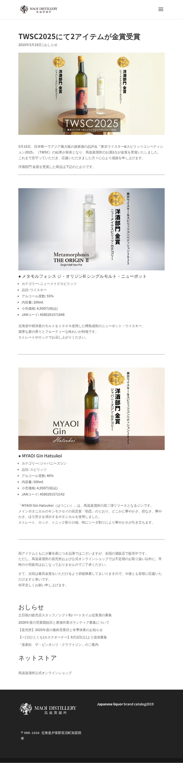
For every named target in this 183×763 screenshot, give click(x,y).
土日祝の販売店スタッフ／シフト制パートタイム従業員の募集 (65, 614)
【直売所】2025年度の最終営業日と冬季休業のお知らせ (60, 629)
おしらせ (50, 44)
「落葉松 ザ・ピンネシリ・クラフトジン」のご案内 (58, 644)
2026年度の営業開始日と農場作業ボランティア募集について (63, 622)
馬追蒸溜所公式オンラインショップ (45, 672)
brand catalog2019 (125, 704)
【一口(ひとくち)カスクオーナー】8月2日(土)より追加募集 (62, 637)
